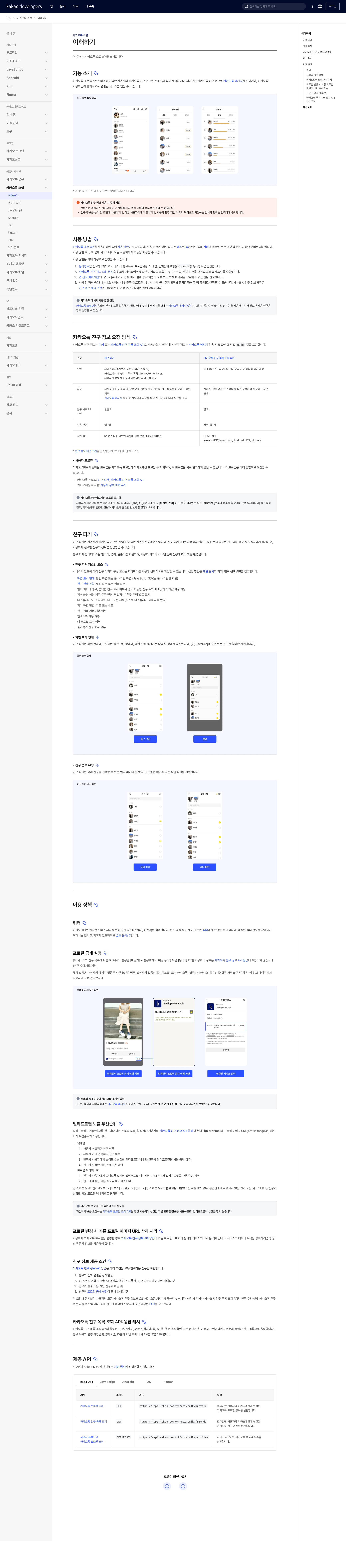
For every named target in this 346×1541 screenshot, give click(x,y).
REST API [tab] (86, 1382)
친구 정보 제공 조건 (90, 288)
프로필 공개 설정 (97, 1291)
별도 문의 (121, 935)
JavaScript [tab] (107, 1382)
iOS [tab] (148, 1382)
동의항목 (84, 266)
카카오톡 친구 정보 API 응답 (231, 960)
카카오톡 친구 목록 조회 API (127, 345)
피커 (101, 345)
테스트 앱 (182, 247)
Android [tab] (128, 1382)
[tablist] (175, 1382)
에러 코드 (13, 247)
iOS (10, 225)
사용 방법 (307, 46)
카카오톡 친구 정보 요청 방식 (96, 272)
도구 (75, 6)
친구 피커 (109, 358)
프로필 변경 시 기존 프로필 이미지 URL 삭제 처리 (319, 86)
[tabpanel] (175, 1418)
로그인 (332, 6)
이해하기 (13, 195)
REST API (14, 203)
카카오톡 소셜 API (83, 247)
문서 (63, 6)
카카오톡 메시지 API (180, 305)
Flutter (12, 232)
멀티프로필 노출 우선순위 (319, 79)
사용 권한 (123, 247)
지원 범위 (119, 1367)
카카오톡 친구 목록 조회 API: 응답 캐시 (320, 99)
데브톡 (90, 6)
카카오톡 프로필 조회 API (117, 1211)
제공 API (307, 107)
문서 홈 (11, 33)
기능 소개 (307, 39)
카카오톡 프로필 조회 (92, 1406)
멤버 (206, 247)
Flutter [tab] (168, 1382)
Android (13, 217)
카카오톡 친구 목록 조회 (93, 1421)
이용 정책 (307, 64)
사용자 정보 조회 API (113, 485)
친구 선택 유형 (86, 584)
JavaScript (15, 210)
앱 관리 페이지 (87, 277)
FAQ (10, 240)
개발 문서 (208, 571)
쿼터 (205, 930)
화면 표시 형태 (86, 578)
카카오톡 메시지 (232, 81)
